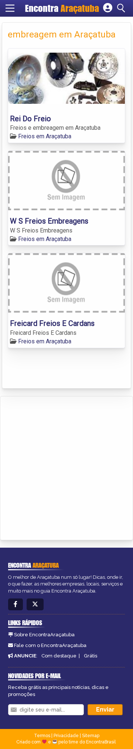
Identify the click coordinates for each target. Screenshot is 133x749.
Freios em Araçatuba (44, 136)
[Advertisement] (66, 467)
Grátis (90, 656)
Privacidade (66, 735)
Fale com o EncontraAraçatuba (50, 645)
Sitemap (90, 735)
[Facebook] (15, 604)
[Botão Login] (107, 8)
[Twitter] (35, 604)
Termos (42, 735)
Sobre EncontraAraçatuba (44, 634)
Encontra (62, 8)
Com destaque (58, 656)
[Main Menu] (10, 8)
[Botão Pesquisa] (122, 8)
